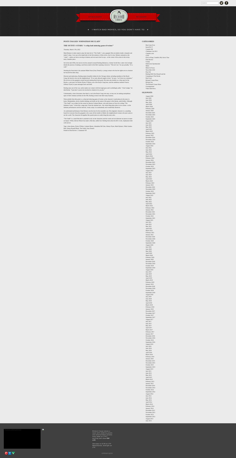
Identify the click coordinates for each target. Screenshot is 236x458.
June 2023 (149, 174)
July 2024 (148, 148)
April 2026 (149, 104)
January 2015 (149, 383)
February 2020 (150, 257)
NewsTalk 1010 (150, 70)
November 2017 (150, 313)
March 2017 (149, 330)
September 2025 (150, 119)
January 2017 (149, 334)
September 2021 (150, 218)
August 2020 (149, 245)
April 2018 (149, 303)
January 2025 (149, 135)
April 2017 (149, 327)
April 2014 (149, 402)
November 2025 (150, 115)
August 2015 (149, 369)
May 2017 (149, 325)
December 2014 (150, 385)
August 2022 (149, 195)
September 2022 (150, 193)
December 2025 (150, 112)
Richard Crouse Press (152, 80)
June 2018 (149, 299)
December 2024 (150, 137)
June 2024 (149, 150)
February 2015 (150, 381)
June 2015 (149, 373)
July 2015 (148, 371)
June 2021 (149, 224)
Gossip (148, 61)
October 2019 (150, 265)
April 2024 (149, 154)
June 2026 (149, 100)
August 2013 (149, 418)
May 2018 (149, 301)
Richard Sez (149, 82)
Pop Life (148, 72)
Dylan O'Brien (79, 126)
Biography (141, 17)
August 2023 (149, 170)
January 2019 (149, 284)
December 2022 (150, 187)
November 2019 (150, 263)
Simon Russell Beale (73, 128)
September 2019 (150, 268)
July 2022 (148, 197)
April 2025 (149, 129)
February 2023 (150, 183)
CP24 (147, 55)
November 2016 (150, 338)
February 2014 (150, 406)
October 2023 (150, 166)
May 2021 (149, 226)
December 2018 (150, 286)
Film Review (73, 130)
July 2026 (148, 98)
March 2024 (149, 156)
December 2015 (150, 361)
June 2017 (149, 323)
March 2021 (149, 230)
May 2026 (149, 102)
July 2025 (148, 123)
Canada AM (149, 49)
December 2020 (150, 236)
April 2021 (149, 228)
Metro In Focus (150, 68)
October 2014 (150, 390)
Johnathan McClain (99, 126)
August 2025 (149, 121)
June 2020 (149, 249)
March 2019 (149, 280)
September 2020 (150, 243)
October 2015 (150, 365)
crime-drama (70, 126)
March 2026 (149, 106)
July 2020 (148, 247)
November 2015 (150, 363)
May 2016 (149, 350)
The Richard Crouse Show (153, 84)
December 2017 (150, 311)
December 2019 (150, 261)
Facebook (226, 3)
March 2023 (149, 181)
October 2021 (150, 216)
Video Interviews (151, 88)
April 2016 (149, 352)
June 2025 (149, 125)
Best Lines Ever (150, 45)
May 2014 (149, 400)
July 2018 (148, 296)
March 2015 (149, 379)
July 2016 (148, 346)
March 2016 (149, 354)
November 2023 (150, 164)
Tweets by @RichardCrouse (13, 430)
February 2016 (150, 356)
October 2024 (150, 141)
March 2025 (149, 131)
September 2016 (150, 342)
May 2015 (149, 375)
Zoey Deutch (90, 128)
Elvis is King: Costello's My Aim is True (157, 57)
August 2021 (149, 220)
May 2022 (149, 201)
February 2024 (150, 158)
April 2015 (149, 377)
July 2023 (148, 172)
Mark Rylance (119, 126)
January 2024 (149, 160)
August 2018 (149, 294)
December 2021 (150, 212)
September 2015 (150, 367)
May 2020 (149, 251)
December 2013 (150, 410)
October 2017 (150, 315)
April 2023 (149, 179)
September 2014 (150, 392)
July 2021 (148, 222)
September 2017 (150, 317)
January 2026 (149, 110)
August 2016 (149, 344)
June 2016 (149, 348)
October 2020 (150, 241)
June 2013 (149, 421)
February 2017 (150, 332)
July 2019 (148, 272)
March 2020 (149, 255)
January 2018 (149, 309)
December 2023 (150, 162)
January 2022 (149, 210)
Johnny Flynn (110, 126)
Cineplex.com (150, 53)
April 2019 (149, 278)
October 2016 (150, 340)
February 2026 (150, 108)
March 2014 (149, 404)
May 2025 (149, 127)
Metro (147, 66)
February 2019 (150, 282)
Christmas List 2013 (151, 51)
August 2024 (149, 146)
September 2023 (150, 168)
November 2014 (150, 387)
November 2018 (150, 288)
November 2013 (150, 412)
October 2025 (150, 117)
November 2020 (150, 239)
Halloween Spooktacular (153, 64)
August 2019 (149, 270)
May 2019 (149, 276)
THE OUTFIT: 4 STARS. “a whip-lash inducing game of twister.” (88, 46)
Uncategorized (150, 86)
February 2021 (150, 232)
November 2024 (150, 139)
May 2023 (149, 177)
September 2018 (150, 292)
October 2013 (150, 414)
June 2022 (149, 199)
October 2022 (150, 191)
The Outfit (83, 128)
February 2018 (150, 307)
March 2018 (149, 305)
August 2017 (149, 319)
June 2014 (149, 398)
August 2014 (149, 394)
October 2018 (150, 290)
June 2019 (149, 274)
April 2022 (149, 203)
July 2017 (148, 321)
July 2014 (148, 396)
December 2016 (150, 336)
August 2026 (149, 96)
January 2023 (149, 185)
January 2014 (149, 408)
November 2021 (150, 214)
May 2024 (149, 152)
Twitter (221, 3)
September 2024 (150, 144)
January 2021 (149, 234)
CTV (10, 453)
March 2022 (149, 205)
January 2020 (149, 259)
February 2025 (150, 133)
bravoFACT (149, 47)
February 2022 (150, 208)
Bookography (95, 17)
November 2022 (150, 189)
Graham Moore (88, 126)
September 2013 (150, 416)
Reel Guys (149, 78)
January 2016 (149, 358)
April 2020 (149, 253)
